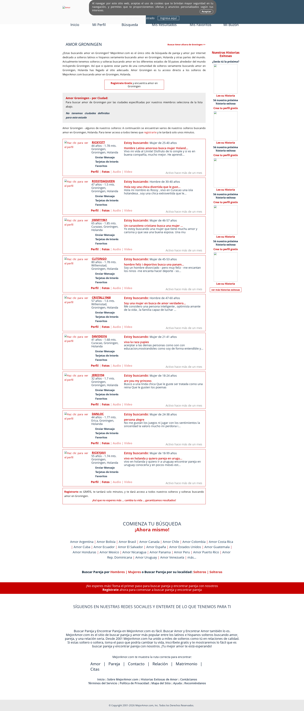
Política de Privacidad (134, 683)
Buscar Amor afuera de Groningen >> (186, 44)
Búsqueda (130, 24)
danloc (98, 414)
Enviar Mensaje (105, 157)
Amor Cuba (82, 547)
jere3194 (98, 375)
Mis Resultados (164, 24)
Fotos (106, 172)
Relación (160, 663)
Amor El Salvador (130, 547)
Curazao (96, 226)
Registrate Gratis (121, 83)
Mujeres (134, 572)
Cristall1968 (101, 297)
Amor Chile (171, 542)
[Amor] (66, 7)
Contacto (136, 663)
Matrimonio (186, 663)
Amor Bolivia (106, 542)
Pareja (114, 663)
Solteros (199, 572)
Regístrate (110, 590)
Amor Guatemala (217, 547)
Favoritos (101, 166)
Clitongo (99, 259)
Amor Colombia (194, 542)
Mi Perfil (99, 24)
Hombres (117, 572)
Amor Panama (160, 552)
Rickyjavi (99, 453)
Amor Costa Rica (221, 542)
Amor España (156, 547)
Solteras (215, 572)
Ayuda (177, 683)
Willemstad (98, 265)
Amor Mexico (109, 552)
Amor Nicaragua (134, 552)
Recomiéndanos (195, 683)
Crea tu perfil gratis (225, 108)
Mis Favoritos (200, 24)
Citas (94, 669)
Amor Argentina (81, 542)
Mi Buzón (231, 24)
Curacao (96, 343)
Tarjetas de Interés (106, 161)
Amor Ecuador (104, 547)
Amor (95, 663)
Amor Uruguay (146, 557)
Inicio (74, 24)
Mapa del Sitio (161, 683)
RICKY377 (98, 142)
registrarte (150, 132)
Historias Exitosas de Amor (159, 679)
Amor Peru (182, 552)
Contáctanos (188, 679)
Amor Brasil (127, 542)
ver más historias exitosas (225, 289)
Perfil (95, 172)
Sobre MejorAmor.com (122, 679)
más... (191, 557)
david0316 (99, 336)
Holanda (112, 152)
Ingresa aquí (168, 18)
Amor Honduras (84, 552)
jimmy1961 (99, 220)
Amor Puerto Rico (206, 552)
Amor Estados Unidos (185, 547)
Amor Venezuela (172, 557)
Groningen (98, 149)
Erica (94, 420)
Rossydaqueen (103, 181)
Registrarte (71, 491)
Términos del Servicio (102, 683)
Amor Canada (149, 542)
